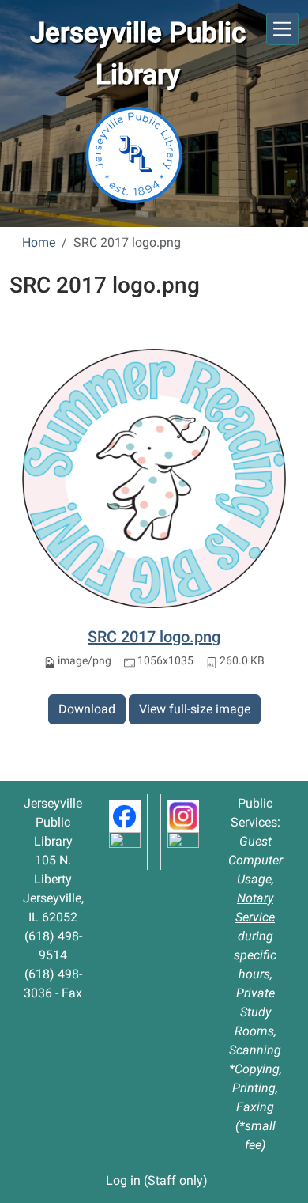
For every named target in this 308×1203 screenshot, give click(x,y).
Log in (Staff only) (157, 1180)
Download (86, 709)
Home (38, 242)
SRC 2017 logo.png (154, 636)
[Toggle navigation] (282, 29)
